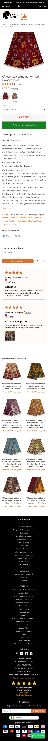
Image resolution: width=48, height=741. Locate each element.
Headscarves (24, 612)
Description (9, 134)
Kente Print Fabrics (24, 625)
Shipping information (24, 536)
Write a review (17, 261)
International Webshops (24, 555)
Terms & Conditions (24, 549)
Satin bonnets (24, 637)
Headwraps (24, 615)
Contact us (24, 533)
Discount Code (24, 571)
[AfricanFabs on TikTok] (21, 654)
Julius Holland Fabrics (17, 24)
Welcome (7, 2)
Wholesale (24, 568)
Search (24, 580)
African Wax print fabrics (24, 603)
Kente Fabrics (15, 221)
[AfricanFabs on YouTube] (31, 654)
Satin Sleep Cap (24, 641)
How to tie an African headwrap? (24, 618)
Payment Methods (24, 539)
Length (5, 105)
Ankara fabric (24, 606)
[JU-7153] (5, 96)
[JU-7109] (14, 96)
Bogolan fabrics (28, 221)
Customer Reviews (24, 527)
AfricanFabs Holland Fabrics (24, 590)
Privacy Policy (24, 561)
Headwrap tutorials (24, 558)
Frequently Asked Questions (24, 530)
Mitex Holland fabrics (24, 631)
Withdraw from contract (24, 552)
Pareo (24, 634)
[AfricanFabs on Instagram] (17, 654)
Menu (7, 6)
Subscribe (38, 711)
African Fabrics (8, 218)
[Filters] (37, 261)
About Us (24, 523)
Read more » (7, 208)
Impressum (24, 565)
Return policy (24, 542)
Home (4, 24)
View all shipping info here (24, 678)
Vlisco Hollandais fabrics (24, 644)
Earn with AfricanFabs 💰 (24, 574)
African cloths (24, 593)
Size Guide (25, 134)
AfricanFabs (30, 722)
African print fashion (24, 599)
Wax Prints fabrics (24, 218)
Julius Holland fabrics (24, 622)
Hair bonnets (24, 609)
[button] (8, 84)
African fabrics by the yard (24, 596)
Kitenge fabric (24, 628)
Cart (44, 6)
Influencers (24, 577)
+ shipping (14, 89)
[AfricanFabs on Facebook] (26, 654)
